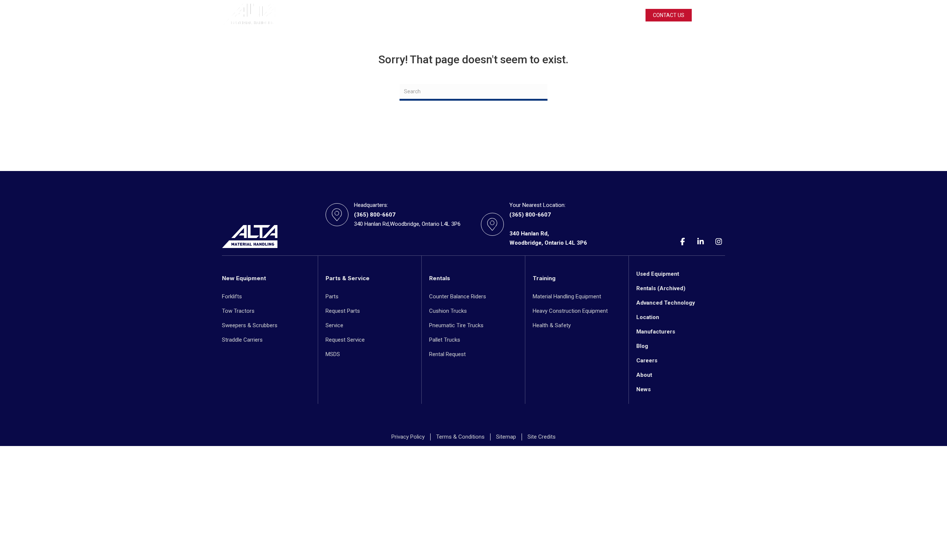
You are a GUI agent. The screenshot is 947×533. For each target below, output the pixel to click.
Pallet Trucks (444, 339)
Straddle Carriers (242, 339)
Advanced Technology (665, 302)
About (644, 375)
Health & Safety (552, 325)
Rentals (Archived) (660, 288)
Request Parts (343, 311)
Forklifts (232, 296)
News (643, 389)
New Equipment (309, 15)
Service (334, 325)
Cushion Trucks (448, 311)
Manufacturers (655, 331)
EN (717, 15)
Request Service (345, 339)
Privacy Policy (408, 436)
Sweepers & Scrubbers (249, 325)
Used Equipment (362, 15)
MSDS (333, 354)
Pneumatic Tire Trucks (456, 325)
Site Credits (542, 436)
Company (517, 15)
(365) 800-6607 (374, 214)
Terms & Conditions (460, 436)
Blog (642, 346)
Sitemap (506, 436)
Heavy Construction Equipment (570, 311)
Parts (332, 296)
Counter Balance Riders (457, 296)
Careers (646, 360)
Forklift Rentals (415, 15)
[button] (722, 15)
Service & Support (470, 15)
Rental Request (447, 354)
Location (647, 317)
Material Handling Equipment (567, 296)
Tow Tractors (238, 311)
